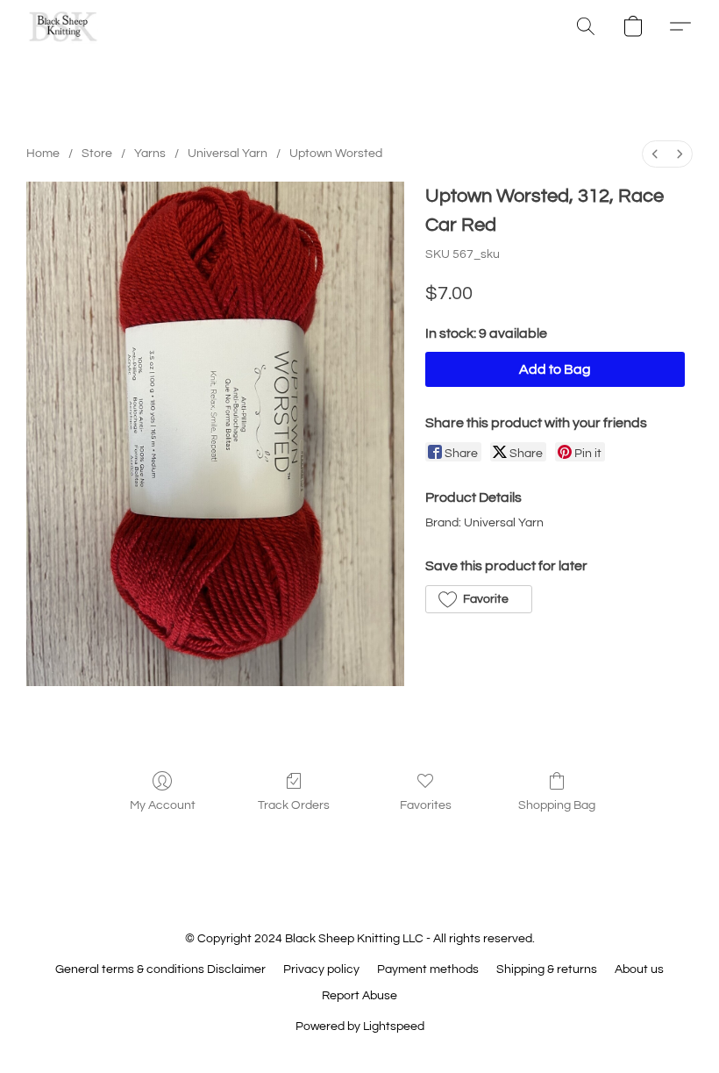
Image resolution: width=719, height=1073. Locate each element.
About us (639, 969)
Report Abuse (359, 996)
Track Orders (294, 805)
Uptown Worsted (335, 153)
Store (97, 153)
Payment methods (428, 969)
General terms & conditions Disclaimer (160, 969)
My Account (163, 805)
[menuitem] (655, 154)
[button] (63, 26)
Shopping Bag (556, 805)
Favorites (426, 805)
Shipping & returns (546, 969)
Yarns (150, 153)
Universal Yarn (227, 153)
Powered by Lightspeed (359, 1026)
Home (43, 153)
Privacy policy (321, 969)
